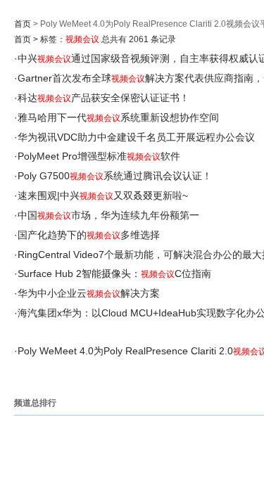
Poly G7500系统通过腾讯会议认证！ (115, 175)
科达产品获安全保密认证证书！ (103, 97)
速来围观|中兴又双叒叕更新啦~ (103, 195)
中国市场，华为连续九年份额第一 (108, 215)
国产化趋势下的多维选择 (89, 234)
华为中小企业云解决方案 (89, 293)
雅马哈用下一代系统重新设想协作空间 (118, 117)
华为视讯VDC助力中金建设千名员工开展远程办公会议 (136, 137)
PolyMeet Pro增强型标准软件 (99, 156)
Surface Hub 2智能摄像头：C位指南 (114, 273)
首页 (22, 24)
